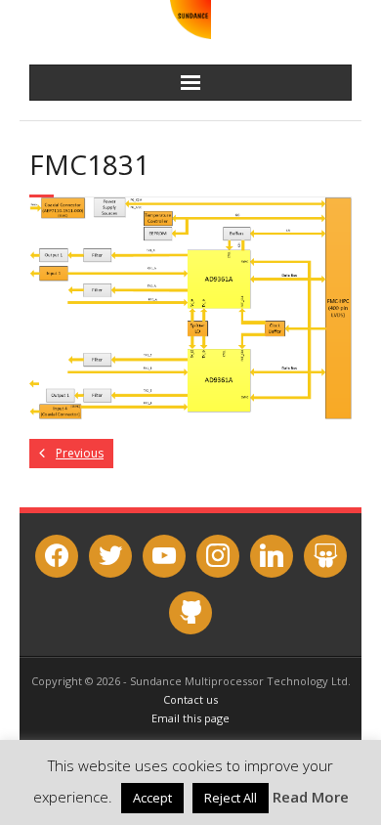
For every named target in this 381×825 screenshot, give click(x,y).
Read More (311, 796)
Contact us (190, 699)
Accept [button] (152, 797)
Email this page (190, 718)
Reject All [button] (230, 797)
